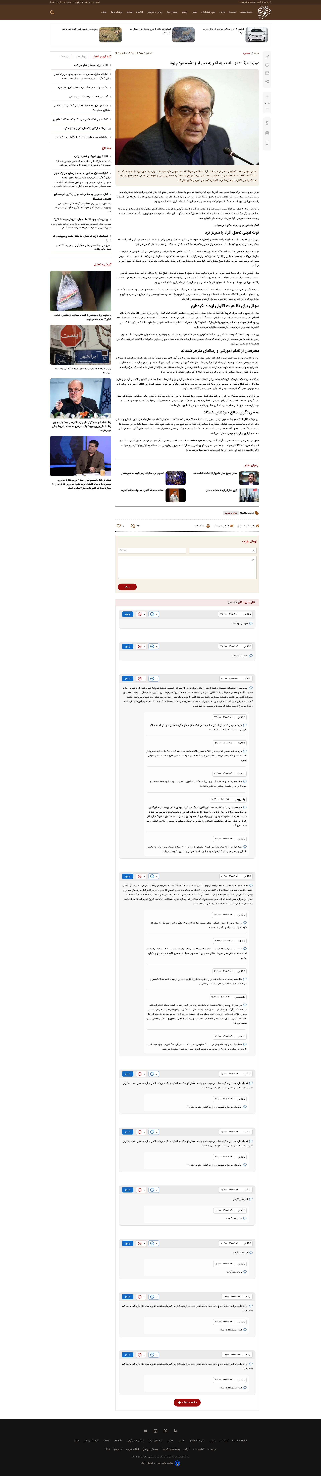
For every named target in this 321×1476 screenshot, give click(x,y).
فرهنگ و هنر (116, 12)
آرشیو (59, 2)
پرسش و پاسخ (150, 1449)
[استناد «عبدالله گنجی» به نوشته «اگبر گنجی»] (176, 495)
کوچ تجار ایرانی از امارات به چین (221, 490)
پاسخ (127, 614)
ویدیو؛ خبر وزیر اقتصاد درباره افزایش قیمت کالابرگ (80, 219)
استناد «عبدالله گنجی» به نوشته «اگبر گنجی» (142, 490)
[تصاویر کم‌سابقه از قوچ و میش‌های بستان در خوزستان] (183, 34)
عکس (195, 12)
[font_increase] (267, 96)
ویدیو (185, 12)
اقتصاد (139, 12)
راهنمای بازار (172, 12)
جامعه (129, 12)
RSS (52, 2)
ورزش (222, 12)
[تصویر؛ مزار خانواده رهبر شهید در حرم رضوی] (176, 478)
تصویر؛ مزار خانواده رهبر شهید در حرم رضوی (142, 473)
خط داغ (106, 148)
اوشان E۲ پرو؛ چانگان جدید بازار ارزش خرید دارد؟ (223, 31)
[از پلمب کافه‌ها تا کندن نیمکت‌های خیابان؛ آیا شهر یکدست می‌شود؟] (80, 345)
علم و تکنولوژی (208, 12)
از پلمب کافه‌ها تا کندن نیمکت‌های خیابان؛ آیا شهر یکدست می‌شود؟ (83, 371)
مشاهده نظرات (189, 1402)
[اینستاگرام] (155, 1431)
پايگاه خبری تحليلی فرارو (154, 1457)
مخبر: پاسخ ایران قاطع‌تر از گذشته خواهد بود (215, 473)
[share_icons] (267, 81)
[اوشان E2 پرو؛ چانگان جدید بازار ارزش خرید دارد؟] (256, 34)
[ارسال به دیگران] (267, 73)
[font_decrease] (267, 108)
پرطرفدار (80, 56)
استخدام (96, 2)
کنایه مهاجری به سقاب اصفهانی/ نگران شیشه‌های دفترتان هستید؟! (82, 196)
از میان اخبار (252, 465)
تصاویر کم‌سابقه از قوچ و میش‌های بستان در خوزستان (150, 31)
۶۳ (138, 526)
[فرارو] (264, 12)
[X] (166, 1431)
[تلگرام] (145, 1431)
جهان (104, 12)
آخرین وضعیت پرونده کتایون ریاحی (88, 97)
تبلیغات (87, 2)
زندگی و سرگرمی (155, 12)
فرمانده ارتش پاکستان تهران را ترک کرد (85, 128)
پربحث (64, 56)
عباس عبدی (231, 513)
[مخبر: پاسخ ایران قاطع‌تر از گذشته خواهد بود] (249, 478)
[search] (52, 12)
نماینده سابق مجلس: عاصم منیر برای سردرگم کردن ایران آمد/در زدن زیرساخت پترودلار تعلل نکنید (82, 76)
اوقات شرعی (132, 1449)
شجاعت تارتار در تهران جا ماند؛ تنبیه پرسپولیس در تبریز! (82, 238)
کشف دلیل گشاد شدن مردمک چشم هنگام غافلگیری (80, 119)
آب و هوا (118, 1449)
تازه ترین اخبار (102, 56)
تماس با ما (68, 2)
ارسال (127, 587)
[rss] (176, 1431)
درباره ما (78, 2)
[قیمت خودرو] (267, 133)
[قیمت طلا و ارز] (267, 124)
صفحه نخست (246, 12)
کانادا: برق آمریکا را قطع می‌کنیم (91, 65)
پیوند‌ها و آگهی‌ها (171, 1449)
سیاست (232, 12)
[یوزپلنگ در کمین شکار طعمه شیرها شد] (110, 34)
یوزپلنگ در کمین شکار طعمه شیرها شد (80, 29)
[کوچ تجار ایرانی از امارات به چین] (249, 495)
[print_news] (267, 64)
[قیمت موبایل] (267, 143)
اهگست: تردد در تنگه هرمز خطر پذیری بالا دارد (83, 88)
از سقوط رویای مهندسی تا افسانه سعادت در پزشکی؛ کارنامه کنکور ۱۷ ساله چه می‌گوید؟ (82, 317)
